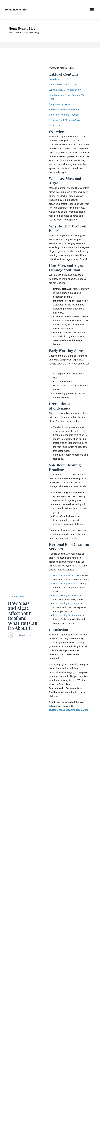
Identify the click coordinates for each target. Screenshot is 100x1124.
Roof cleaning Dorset (64, 583)
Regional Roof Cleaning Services (66, 120)
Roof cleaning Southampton (67, 615)
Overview (54, 79)
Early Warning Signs (59, 104)
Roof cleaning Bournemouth (67, 595)
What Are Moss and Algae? (63, 84)
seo (15, 635)
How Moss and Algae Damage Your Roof (67, 97)
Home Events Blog (16, 9)
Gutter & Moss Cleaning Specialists (68, 710)
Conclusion (55, 125)
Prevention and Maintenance (64, 109)
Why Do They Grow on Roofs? (65, 90)
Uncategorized (16, 596)
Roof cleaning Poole (63, 575)
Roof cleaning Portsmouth (66, 603)
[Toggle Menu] (92, 9)
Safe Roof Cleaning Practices (64, 114)
